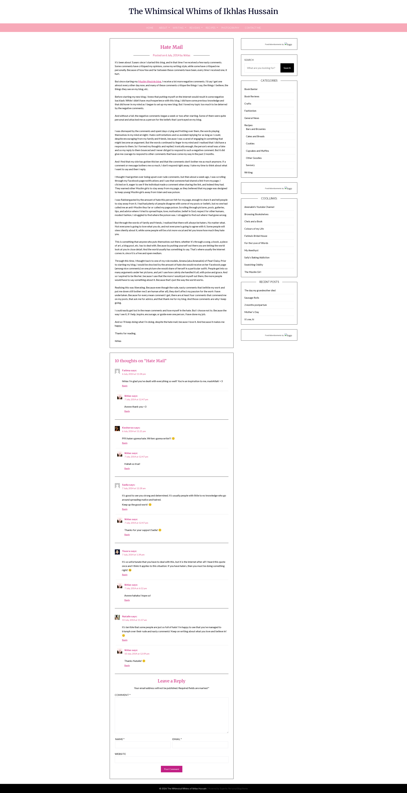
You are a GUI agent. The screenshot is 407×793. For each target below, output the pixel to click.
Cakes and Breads (255, 136)
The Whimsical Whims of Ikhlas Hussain (203, 11)
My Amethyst (251, 250)
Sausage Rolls (251, 297)
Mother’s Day (251, 312)
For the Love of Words (256, 243)
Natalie (126, 616)
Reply (125, 385)
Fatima (126, 370)
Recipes (248, 125)
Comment (123, 694)
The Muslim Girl (252, 271)
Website (120, 753)
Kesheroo (128, 427)
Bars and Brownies (256, 129)
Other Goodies (254, 157)
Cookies (250, 143)
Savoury (250, 165)
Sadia (125, 484)
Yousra (126, 550)
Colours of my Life (254, 228)
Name (119, 739)
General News (251, 118)
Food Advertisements (273, 44)
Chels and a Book (253, 221)
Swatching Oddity (253, 264)
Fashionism (250, 110)
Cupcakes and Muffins (257, 150)
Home (149, 27)
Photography (230, 27)
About (163, 27)
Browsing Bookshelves (256, 214)
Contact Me (253, 27)
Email (177, 739)
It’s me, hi (249, 319)
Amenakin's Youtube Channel (259, 206)
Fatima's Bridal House (255, 235)
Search (249, 59)
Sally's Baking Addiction (256, 257)
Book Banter (251, 89)
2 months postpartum (255, 304)
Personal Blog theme (238, 788)
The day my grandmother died (260, 290)
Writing (248, 172)
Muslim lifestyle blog (149, 81)
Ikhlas (186, 55)
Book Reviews (251, 96)
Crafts (247, 103)
